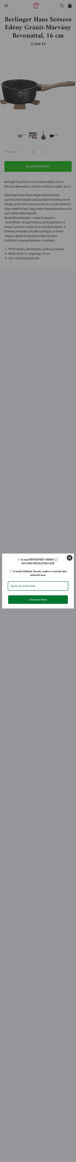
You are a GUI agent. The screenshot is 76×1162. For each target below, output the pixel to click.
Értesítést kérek (38, 599)
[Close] (69, 558)
